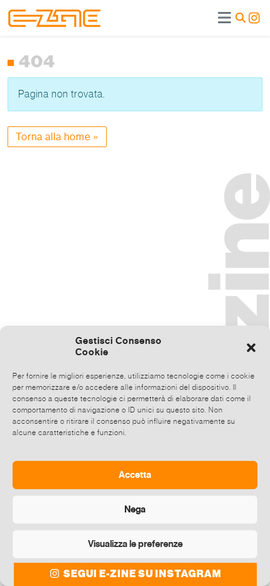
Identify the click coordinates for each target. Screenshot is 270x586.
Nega (135, 509)
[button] (251, 346)
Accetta (135, 474)
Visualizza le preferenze (135, 544)
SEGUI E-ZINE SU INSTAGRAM (142, 574)
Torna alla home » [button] (57, 137)
